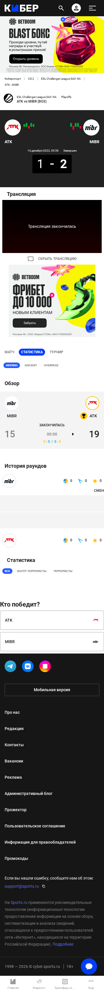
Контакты (14, 744)
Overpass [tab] (51, 365)
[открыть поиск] (61, 8)
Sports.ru (19, 902)
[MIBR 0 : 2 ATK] (26, 125)
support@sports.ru (22, 886)
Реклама (13, 777)
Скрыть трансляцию (57, 259)
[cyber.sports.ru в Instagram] (46, 667)
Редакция (14, 728)
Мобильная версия (52, 689)
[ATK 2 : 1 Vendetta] (33, 125)
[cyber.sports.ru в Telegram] (11, 667)
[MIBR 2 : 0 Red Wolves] (76, 125)
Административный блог (29, 793)
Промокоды (16, 858)
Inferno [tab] (12, 365)
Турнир (56, 352)
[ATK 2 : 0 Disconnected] (31, 125)
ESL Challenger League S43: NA (61, 78)
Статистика (32, 352)
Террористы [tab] (63, 571)
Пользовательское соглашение (35, 826)
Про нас (12, 712)
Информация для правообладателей (40, 842)
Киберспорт (13, 78)
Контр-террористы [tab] (32, 571)
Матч (9, 352)
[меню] (92, 8)
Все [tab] (7, 571)
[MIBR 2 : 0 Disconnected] (78, 125)
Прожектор (16, 809)
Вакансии (14, 761)
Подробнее (63, 944)
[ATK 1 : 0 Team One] (24, 125)
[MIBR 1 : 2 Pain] (80, 127)
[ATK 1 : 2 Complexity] (29, 127)
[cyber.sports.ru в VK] (29, 667)
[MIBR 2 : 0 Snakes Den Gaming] (71, 125)
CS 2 (31, 78)
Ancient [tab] (31, 365)
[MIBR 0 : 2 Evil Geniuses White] (73, 128)
